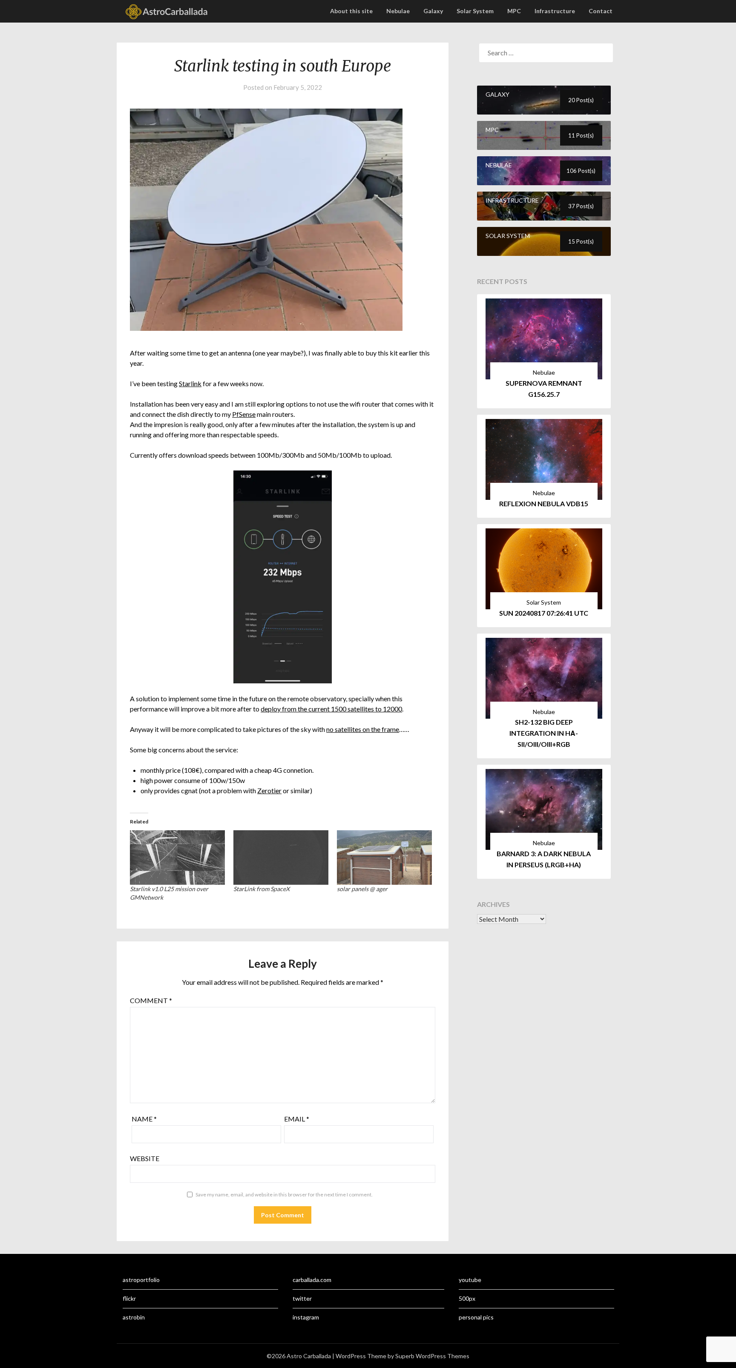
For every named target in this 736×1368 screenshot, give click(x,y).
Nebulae (398, 10)
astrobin (134, 1317)
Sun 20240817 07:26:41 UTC (543, 613)
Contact (600, 10)
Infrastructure (555, 10)
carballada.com (312, 1279)
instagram (306, 1317)
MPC (514, 10)
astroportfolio (141, 1279)
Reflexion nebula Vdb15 (543, 503)
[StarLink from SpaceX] (280, 857)
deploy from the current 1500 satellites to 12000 (331, 709)
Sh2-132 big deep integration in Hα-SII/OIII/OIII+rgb (543, 733)
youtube (470, 1279)
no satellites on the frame (362, 729)
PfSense (244, 414)
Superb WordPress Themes (432, 1355)
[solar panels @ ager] (384, 857)
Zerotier (269, 790)
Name (144, 1119)
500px (467, 1298)
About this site (351, 10)
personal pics (476, 1317)
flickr (129, 1298)
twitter (302, 1298)
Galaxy (433, 10)
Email (296, 1119)
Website (144, 1158)
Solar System (475, 10)
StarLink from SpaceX (261, 888)
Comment (151, 1000)
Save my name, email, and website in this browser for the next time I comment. (284, 1194)
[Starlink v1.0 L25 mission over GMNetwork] (177, 857)
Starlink (190, 383)
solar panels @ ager (362, 888)
